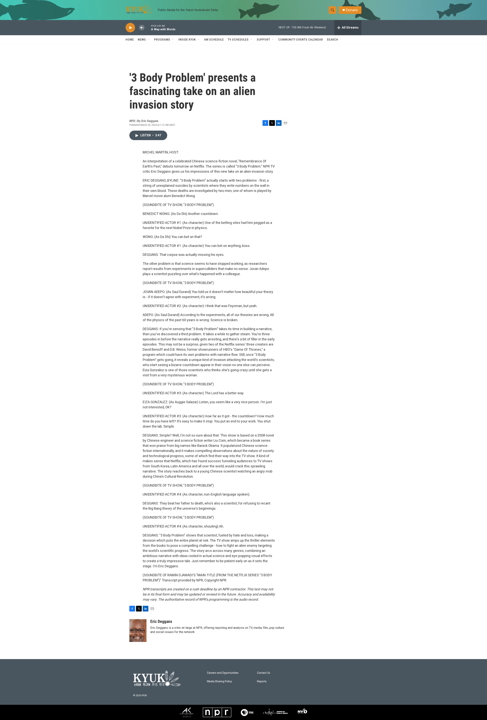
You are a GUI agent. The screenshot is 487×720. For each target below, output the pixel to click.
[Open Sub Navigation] (148, 39)
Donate (352, 10)
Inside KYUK (187, 39)
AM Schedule (214, 39)
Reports (262, 681)
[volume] (141, 27)
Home (130, 39)
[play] (130, 28)
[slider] (147, 28)
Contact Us (263, 672)
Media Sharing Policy (219, 681)
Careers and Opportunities (223, 672)
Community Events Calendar (300, 39)
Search (332, 39)
